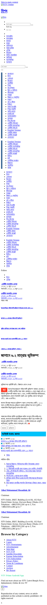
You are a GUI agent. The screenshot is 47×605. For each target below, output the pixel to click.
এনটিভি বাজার (12, 132)
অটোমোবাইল (12, 116)
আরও (8, 455)
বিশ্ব (4, 11)
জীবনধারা (10, 92)
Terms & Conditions (14, 563)
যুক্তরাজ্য (9, 38)
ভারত (8, 43)
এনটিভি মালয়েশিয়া (14, 125)
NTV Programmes (14, 544)
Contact (9, 566)
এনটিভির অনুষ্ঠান (13, 160)
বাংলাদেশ (10, 73)
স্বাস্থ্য (10, 95)
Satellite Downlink (14, 554)
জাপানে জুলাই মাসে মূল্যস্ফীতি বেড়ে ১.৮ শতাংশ (14, 339)
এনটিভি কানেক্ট (12, 135)
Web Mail (10, 549)
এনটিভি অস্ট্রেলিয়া (14, 146)
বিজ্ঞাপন (10, 163)
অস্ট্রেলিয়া (9, 59)
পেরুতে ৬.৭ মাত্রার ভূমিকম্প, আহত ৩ (11, 349)
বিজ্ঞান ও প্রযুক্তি (13, 97)
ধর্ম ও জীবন (11, 102)
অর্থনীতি (10, 83)
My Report (10, 570)
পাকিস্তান (9, 45)
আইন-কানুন (11, 111)
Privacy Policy (12, 561)
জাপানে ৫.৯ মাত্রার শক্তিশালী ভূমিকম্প (11, 318)
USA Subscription (13, 559)
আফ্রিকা (9, 57)
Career (9, 542)
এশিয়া (8, 50)
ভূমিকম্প (11, 428)
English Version (14, 130)
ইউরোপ (8, 52)
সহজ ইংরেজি (12, 106)
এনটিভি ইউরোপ (13, 123)
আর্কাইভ (10, 165)
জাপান (4, 428)
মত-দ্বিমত (11, 88)
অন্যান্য (9, 62)
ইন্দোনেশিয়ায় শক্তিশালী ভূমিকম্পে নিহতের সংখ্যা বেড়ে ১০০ (17, 308)
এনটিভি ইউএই (12, 128)
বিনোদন (10, 81)
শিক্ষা (9, 85)
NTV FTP (10, 551)
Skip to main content (9, 2)
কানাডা (8, 41)
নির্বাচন (10, 104)
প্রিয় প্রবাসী (12, 109)
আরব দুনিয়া (10, 48)
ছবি (9, 158)
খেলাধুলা (10, 78)
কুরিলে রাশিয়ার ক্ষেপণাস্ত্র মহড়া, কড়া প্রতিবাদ (13, 328)
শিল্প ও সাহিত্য (12, 90)
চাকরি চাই (11, 114)
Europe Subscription (14, 556)
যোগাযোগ (11, 137)
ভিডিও (10, 156)
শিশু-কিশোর (11, 121)
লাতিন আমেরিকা (11, 55)
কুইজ (9, 167)
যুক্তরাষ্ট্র (9, 36)
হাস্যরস (10, 118)
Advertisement (12, 547)
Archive (9, 568)
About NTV (11, 540)
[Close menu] (2, 69)
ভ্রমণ (9, 99)
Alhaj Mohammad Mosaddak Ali (15, 490)
